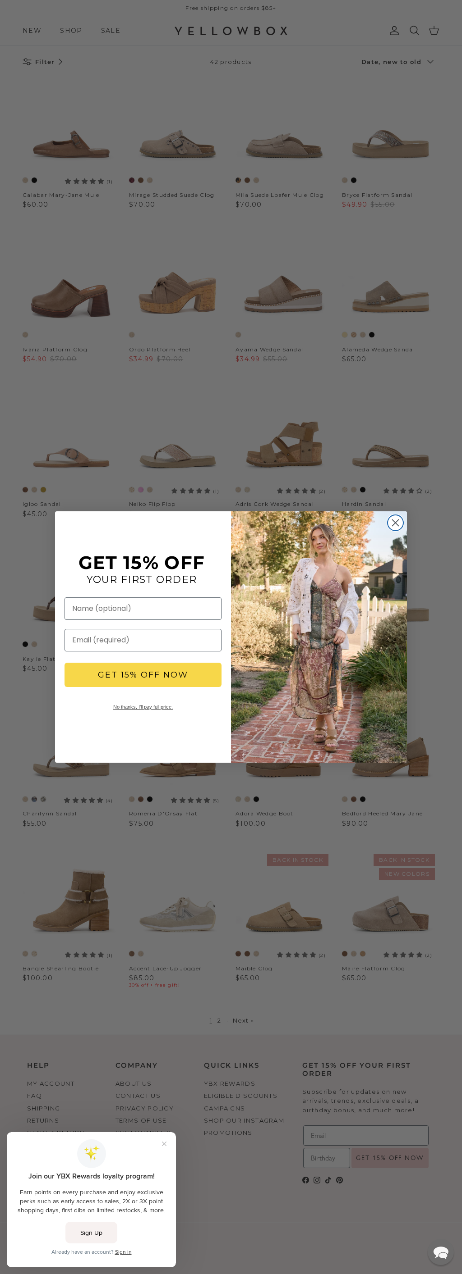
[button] (441, 1252)
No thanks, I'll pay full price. (143, 707)
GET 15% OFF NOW (143, 675)
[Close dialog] (395, 523)
